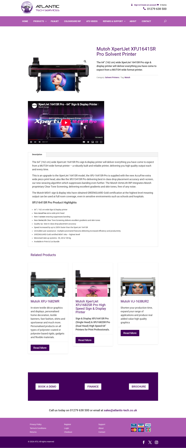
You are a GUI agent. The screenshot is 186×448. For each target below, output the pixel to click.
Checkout (68, 432)
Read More (40, 347)
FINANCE (93, 386)
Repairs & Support (113, 21)
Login (66, 428)
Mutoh (127, 77)
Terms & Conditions (38, 428)
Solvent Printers (112, 77)
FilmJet (55, 21)
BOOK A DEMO (47, 386)
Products (38, 21)
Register (67, 424)
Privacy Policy (36, 424)
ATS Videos (91, 21)
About (133, 21)
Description (37, 154)
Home (25, 21)
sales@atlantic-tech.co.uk (120, 410)
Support (101, 424)
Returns (33, 432)
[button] (85, 61)
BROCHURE (139, 386)
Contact (146, 21)
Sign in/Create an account (145, 5)
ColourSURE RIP (72, 21)
